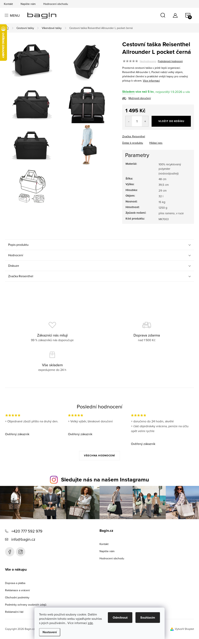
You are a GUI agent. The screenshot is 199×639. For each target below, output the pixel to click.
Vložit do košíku (171, 121)
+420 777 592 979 (26, 531)
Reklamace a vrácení (17, 590)
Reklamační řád (14, 612)
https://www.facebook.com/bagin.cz (9, 551)
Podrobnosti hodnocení (170, 61)
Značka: (133, 136)
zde (90, 623)
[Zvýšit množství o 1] (145, 121)
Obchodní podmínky (17, 597)
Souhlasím (147, 617)
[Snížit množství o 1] (129, 121)
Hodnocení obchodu (55, 4)
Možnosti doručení (139, 98)
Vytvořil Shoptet (184, 629)
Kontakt (8, 4)
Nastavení (50, 632)
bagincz (20, 551)
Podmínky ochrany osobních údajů (25, 604)
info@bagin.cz (23, 539)
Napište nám (28, 4)
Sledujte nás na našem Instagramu (105, 479)
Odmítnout (120, 617)
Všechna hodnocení (99, 455)
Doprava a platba (15, 583)
